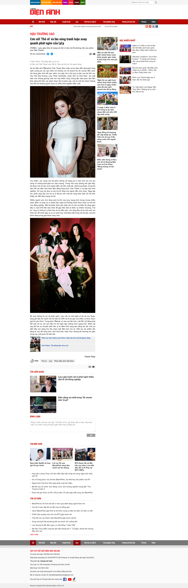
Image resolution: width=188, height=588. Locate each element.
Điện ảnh (53, 22)
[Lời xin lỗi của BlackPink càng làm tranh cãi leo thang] (62, 454)
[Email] (93, 54)
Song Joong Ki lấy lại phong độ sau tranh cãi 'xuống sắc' (55, 521)
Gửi (91, 435)
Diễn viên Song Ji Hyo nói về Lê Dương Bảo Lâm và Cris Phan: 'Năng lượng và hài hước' (107, 164)
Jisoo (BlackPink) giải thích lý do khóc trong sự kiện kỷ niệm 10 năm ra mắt (62, 511)
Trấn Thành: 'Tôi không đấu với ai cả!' (45, 62)
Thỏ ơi (44, 361)
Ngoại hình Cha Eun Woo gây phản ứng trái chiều (52, 483)
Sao (77, 22)
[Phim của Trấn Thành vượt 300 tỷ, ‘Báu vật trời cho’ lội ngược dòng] (35, 340)
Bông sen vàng (57, 2)
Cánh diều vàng (46, 2)
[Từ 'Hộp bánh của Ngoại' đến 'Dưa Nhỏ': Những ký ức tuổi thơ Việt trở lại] (125, 90)
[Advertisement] (111, 11)
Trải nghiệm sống (109, 22)
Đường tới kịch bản (128, 22)
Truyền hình (66, 22)
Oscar (71, 2)
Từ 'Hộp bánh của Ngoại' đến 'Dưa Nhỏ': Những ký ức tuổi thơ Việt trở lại (144, 89)
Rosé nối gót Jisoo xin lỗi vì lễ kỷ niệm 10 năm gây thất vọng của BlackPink (62, 493)
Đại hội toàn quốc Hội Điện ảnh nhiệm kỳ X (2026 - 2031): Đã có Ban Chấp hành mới (145, 70)
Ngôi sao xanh (35, 2)
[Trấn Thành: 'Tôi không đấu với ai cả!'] (35, 348)
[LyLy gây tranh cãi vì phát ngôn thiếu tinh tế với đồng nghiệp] (43, 384)
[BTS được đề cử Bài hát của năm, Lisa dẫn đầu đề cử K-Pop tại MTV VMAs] (85, 454)
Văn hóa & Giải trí (90, 22)
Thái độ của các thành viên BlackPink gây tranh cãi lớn (54, 518)
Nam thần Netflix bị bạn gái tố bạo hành (83, 26)
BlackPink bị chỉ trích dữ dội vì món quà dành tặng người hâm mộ (58, 504)
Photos (143, 22)
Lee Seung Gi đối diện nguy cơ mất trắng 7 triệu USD (53, 525)
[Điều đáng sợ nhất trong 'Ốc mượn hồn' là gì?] (43, 404)
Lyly (50, 361)
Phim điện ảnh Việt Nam (64, 361)
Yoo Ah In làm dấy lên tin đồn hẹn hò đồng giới (51, 507)
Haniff (65, 2)
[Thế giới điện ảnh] (45, 12)
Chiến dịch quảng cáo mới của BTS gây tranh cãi (52, 514)
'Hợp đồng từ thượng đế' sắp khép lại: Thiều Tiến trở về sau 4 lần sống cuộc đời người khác (107, 137)
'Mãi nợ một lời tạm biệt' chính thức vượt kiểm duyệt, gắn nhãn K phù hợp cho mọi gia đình (107, 57)
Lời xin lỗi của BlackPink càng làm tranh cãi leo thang (118, 26)
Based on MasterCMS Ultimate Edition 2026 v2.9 (47, 586)
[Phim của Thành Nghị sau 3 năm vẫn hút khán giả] (125, 80)
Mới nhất (42, 22)
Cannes (76, 2)
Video (154, 22)
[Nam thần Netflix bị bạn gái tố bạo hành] (40, 454)
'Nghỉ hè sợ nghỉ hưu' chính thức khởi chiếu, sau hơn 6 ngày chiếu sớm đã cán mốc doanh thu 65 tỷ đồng (107, 84)
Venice (83, 2)
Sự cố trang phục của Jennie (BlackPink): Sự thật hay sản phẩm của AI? (61, 479)
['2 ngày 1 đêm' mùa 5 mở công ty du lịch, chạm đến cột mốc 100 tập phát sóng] (107, 98)
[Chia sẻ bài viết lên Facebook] (48, 54)
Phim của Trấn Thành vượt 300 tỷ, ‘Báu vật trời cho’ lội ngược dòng (56, 64)
